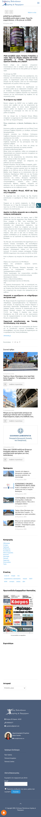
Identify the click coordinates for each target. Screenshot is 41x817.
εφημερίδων (23, 635)
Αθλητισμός (6, 543)
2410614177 (9, 722)
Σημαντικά (6, 560)
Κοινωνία (6, 554)
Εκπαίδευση (6, 551)
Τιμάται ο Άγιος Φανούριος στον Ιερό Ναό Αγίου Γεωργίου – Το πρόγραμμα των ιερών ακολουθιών (19, 378)
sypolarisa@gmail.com (12, 726)
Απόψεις (5, 545)
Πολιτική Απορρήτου (10, 758)
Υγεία (4, 564)
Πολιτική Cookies (9, 761)
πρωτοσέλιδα (15, 635)
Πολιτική (5, 558)
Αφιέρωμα (6, 547)
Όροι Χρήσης (8, 755)
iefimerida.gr (7, 335)
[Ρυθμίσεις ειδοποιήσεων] (4, 813)
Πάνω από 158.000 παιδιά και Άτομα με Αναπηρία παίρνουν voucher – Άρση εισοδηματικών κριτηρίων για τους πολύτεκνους (17, 452)
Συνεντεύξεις (7, 562)
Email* (6, 781)
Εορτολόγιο (8, 643)
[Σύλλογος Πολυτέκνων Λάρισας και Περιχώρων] (12, 2)
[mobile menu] (38, 3)
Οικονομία (6, 556)
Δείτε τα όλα (32, 12)
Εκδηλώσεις (6, 549)
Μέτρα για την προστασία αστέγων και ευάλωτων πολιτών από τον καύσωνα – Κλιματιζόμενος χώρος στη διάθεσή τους (18, 414)
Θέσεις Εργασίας (8, 552)
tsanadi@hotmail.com (19, 738)
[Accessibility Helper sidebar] (38, 205)
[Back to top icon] (20, 804)
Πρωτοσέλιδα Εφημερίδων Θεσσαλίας (19, 590)
